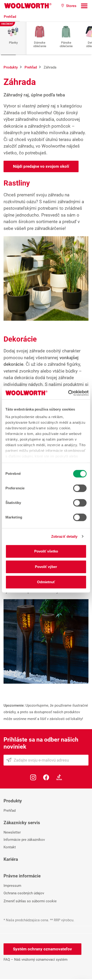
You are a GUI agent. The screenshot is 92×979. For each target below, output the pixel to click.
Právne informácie (22, 876)
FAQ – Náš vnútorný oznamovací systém (35, 959)
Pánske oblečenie (66, 44)
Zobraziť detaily (64, 536)
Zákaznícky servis (22, 822)
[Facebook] (46, 776)
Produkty (13, 801)
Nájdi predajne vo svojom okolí (41, 166)
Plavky (13, 42)
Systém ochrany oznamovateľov (42, 949)
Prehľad (10, 17)
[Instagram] (33, 776)
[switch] (80, 488)
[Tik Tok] (59, 776)
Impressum (12, 886)
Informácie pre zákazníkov (24, 840)
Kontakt (10, 847)
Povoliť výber (46, 567)
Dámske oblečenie (39, 44)
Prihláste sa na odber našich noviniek (41, 743)
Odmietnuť (46, 582)
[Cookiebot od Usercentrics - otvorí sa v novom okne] (68, 393)
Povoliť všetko (46, 551)
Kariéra (11, 859)
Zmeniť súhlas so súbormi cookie (30, 901)
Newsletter (12, 832)
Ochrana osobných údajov (24, 893)
